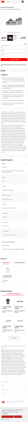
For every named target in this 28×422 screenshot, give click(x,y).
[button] (6, 419)
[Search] (23, 2)
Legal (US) (8, 401)
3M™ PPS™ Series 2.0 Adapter (20, 311)
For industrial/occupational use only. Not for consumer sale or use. (13, 65)
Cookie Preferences (20, 401)
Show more (14, 337)
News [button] (3, 385)
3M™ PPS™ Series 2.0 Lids (20, 331)
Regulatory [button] (5, 389)
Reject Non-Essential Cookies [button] (8, 416)
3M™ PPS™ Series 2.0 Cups (8, 331)
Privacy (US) (13, 401)
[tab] (6, 262)
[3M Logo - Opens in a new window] (3, 2)
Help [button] (3, 393)
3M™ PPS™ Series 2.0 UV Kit (8, 311)
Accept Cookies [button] (18, 416)
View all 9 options (15, 59)
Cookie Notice (5, 413)
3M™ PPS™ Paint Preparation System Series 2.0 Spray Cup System (7, 276)
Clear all (25, 43)
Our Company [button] (6, 381)
